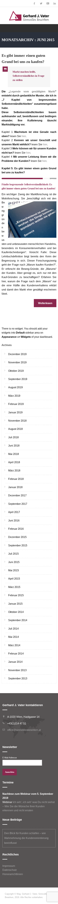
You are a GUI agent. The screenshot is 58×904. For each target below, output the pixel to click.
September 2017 (17, 503)
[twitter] (41, 3)
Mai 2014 (13, 637)
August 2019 (15, 387)
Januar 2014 (15, 661)
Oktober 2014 (16, 612)
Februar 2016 (16, 528)
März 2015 (14, 587)
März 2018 (14, 470)
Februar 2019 (16, 404)
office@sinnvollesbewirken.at (24, 730)
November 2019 (17, 362)
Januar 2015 (15, 603)
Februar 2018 (16, 479)
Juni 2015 (13, 562)
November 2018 (17, 420)
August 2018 (15, 429)
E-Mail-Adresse (9, 757)
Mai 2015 (13, 570)
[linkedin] (54, 3)
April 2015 (14, 578)
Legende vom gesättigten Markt (32, 91)
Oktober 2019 (16, 370)
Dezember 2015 (17, 537)
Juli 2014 (13, 628)
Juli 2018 (13, 437)
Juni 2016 (13, 520)
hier (24, 136)
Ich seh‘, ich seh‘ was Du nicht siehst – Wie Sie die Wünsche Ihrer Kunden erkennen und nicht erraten (28, 806)
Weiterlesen (45, 303)
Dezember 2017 (17, 495)
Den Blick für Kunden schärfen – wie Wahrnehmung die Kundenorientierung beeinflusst (26, 838)
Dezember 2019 (17, 354)
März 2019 (14, 395)
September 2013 (17, 678)
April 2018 (14, 462)
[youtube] (47, 3)
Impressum (8, 866)
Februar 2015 (16, 595)
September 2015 (17, 545)
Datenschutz (9, 870)
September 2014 (17, 620)
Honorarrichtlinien (12, 874)
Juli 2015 (13, 553)
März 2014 (14, 645)
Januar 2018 (15, 487)
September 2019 (17, 379)
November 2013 (17, 670)
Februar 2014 (16, 653)
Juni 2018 (13, 445)
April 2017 (14, 512)
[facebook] (34, 3)
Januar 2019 (15, 412)
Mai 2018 (13, 454)
